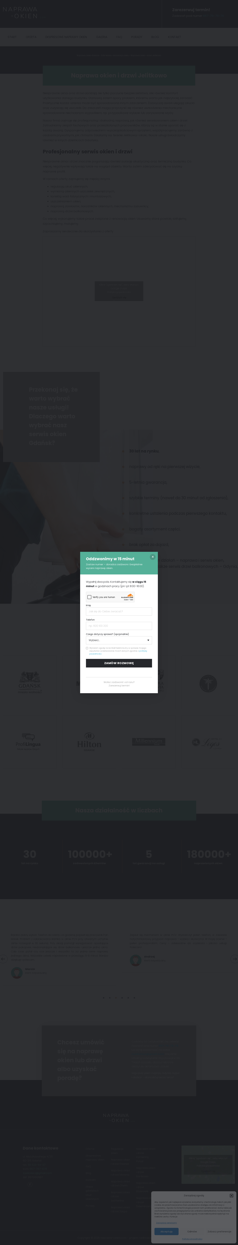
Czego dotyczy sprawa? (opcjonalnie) (107, 634)
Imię (88, 605)
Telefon (90, 619)
